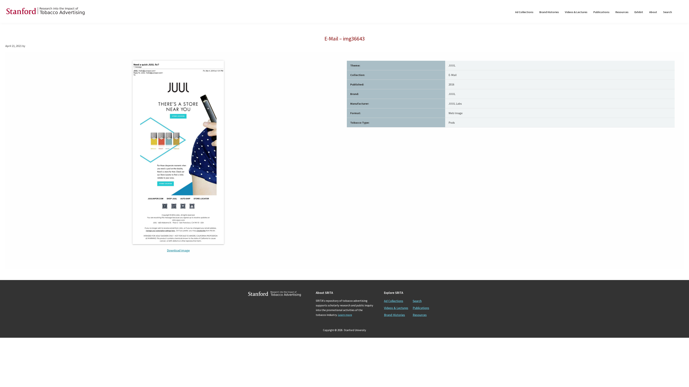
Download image (178, 250)
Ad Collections (393, 301)
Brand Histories (394, 315)
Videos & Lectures (396, 308)
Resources (420, 315)
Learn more (345, 315)
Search (417, 301)
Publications (421, 308)
